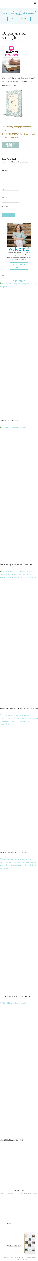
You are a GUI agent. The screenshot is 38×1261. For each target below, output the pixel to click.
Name (4, 189)
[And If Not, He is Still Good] (19, 287)
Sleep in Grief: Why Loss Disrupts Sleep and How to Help (19, 708)
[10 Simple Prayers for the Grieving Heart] (19, 724)
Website (5, 206)
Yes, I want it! (19, 19)
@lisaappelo (14, 1246)
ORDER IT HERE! (10, 145)
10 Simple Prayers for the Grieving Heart (13, 852)
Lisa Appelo (5, 1)
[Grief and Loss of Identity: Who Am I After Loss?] (19, 868)
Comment (6, 170)
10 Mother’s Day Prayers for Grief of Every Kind (16, 565)
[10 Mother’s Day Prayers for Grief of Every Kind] (19, 428)
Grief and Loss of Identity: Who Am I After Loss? (16, 996)
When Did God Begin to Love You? (11, 1140)
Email (4, 197)
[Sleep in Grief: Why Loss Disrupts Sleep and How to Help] (19, 577)
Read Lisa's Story (19, 266)
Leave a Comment (22, 42)
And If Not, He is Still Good (9, 421)
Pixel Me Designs (22, 1259)
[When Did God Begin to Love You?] (19, 1003)
